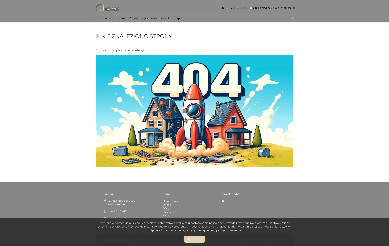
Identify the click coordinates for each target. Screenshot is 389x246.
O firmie (120, 18)
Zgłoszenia (169, 212)
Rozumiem (194, 239)
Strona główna (103, 18)
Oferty (132, 18)
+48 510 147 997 (117, 211)
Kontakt (166, 18)
